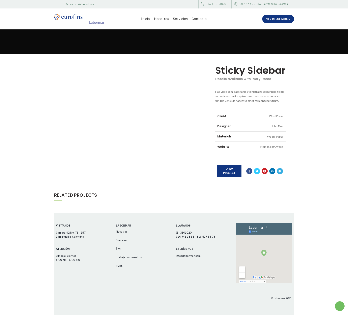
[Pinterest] (265, 171)
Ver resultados (278, 19)
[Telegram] (280, 171)
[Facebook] (249, 171)
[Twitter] (257, 171)
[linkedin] (272, 171)
